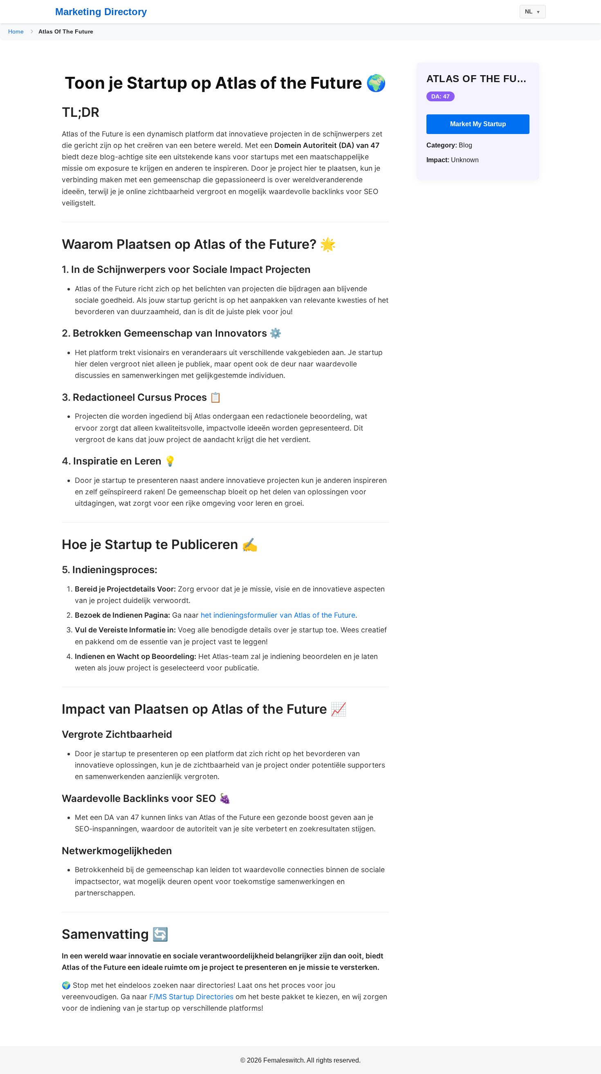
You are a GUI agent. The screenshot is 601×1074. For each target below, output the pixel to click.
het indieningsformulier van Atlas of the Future (278, 615)
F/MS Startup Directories (191, 996)
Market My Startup (478, 124)
